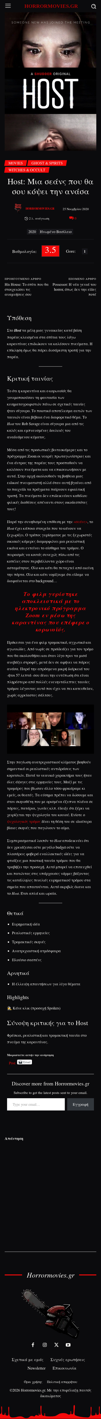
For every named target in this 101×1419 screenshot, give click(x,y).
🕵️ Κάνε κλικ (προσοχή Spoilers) (33, 1007)
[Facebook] (33, 1345)
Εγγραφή (80, 1104)
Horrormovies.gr (40, 209)
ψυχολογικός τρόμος (24, 821)
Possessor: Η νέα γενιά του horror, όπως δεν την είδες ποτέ (74, 289)
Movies (15, 162)
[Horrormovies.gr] (18, 208)
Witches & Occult (26, 169)
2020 (32, 231)
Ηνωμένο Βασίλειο (56, 231)
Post (12, 1062)
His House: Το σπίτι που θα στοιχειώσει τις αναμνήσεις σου (27, 289)
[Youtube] (68, 1345)
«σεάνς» (80, 521)
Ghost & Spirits (47, 162)
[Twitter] (56, 1345)
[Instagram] (44, 1345)
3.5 (50, 250)
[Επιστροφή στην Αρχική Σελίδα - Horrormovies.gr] (50, 1313)
